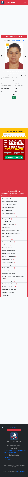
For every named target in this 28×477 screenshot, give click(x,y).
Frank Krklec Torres (6, 227)
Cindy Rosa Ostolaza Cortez (8, 207)
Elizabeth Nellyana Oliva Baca (8, 221)
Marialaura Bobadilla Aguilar (8, 281)
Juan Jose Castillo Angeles (8, 262)
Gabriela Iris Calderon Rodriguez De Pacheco (11, 230)
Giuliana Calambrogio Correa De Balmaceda (11, 233)
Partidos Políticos (7, 459)
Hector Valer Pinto (6, 236)
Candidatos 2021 (7, 457)
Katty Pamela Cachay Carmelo (8, 265)
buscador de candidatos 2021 (18, 40)
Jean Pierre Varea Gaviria (7, 247)
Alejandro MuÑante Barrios (7, 198)
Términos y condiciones (9, 460)
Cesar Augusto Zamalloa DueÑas (9, 204)
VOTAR (14, 97)
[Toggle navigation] (25, 2)
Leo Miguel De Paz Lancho (7, 270)
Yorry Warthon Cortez (6, 295)
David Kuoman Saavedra (7, 210)
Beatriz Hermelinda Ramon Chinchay (9, 201)
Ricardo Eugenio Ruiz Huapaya (8, 286)
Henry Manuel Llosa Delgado (8, 242)
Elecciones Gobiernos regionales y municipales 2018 (15, 450)
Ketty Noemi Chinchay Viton (8, 268)
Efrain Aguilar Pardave (6, 219)
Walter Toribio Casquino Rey (8, 292)
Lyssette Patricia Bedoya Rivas (8, 273)
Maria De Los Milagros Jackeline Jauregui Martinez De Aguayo (13, 277)
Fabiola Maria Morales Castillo (8, 224)
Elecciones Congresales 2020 (10, 452)
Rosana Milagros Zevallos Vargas (9, 289)
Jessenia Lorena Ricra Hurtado (8, 250)
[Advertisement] (14, 20)
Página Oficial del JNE (21, 471)
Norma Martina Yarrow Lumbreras (9, 284)
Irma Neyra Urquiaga (6, 244)
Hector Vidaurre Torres (6, 239)
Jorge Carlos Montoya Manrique (8, 256)
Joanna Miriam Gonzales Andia (8, 253)
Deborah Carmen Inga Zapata (8, 213)
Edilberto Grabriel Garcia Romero (9, 216)
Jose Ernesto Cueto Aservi (7, 259)
